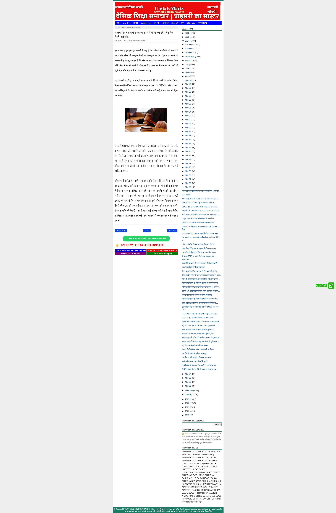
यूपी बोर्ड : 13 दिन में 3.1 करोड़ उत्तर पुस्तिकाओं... (199, 325)
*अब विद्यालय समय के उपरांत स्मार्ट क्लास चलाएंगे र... (200, 199)
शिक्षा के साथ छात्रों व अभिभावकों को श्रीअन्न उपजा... (201, 279)
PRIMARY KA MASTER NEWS (136, 40)
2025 (187, 37)
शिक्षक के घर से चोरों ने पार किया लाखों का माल (198, 222)
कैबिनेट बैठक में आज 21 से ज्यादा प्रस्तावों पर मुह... (200, 369)
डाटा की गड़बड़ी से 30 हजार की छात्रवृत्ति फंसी (198, 329)
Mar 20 (188, 128)
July (187, 64)
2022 (187, 403)
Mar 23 (188, 116)
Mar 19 (188, 131)
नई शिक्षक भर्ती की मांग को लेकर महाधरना (196, 357)
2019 (187, 415)
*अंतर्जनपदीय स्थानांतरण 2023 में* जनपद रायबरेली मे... (201, 211)
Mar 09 (188, 171)
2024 (187, 41)
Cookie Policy (208, 511)
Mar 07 (188, 179)
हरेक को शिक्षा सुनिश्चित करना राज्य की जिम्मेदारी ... (200, 303)
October (189, 52)
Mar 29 (188, 92)
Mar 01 (188, 386)
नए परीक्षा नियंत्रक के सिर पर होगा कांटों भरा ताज (199, 252)
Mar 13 (188, 155)
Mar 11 (188, 163)
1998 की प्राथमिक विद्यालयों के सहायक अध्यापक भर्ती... (201, 321)
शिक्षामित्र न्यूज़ (146, 23)
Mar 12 (188, 159)
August (188, 60)
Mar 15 (188, 147)
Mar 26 (188, 104)
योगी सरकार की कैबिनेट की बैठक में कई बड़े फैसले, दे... (201, 214)
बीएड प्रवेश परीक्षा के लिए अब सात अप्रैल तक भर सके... (201, 275)
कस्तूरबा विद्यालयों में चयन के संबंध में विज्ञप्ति (197, 295)
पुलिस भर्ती (174, 23)
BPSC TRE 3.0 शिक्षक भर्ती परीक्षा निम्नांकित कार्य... (200, 207)
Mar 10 (188, 167)
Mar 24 (188, 112)
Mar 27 (188, 100)
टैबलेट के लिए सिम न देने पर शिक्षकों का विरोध (198, 349)
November (190, 48)
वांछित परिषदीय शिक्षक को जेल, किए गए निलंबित (198, 244)
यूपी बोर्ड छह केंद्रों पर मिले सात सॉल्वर (195, 345)
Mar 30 (188, 88)
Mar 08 (188, 175)
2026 (187, 33)
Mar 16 (188, 143)
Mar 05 (188, 187)
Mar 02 (188, 382)
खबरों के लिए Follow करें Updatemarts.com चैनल (147, 239)
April (187, 76)
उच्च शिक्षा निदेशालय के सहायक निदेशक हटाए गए (199, 248)
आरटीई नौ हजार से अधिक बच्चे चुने (194, 353)
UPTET (135, 23)
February (189, 390)
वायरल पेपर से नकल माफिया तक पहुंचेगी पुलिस (198, 333)
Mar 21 (188, 123)
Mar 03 (188, 378)
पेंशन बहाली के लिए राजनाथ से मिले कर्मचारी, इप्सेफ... (200, 271)
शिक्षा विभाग (126, 23)
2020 (187, 411)
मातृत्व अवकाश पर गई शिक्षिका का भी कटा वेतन (198, 218)
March (188, 80)
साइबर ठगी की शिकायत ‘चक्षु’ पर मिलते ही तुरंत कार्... (200, 341)
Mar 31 (188, 84)
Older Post (172, 231)
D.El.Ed (156, 23)
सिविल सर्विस (191, 23)
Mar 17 (188, 139)
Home (118, 23)
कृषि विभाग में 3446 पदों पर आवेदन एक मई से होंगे (199, 365)
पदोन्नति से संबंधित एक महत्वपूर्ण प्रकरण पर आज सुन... (201, 191)
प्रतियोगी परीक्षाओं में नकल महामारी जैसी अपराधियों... (200, 263)
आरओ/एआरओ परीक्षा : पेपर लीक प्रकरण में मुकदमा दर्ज (201, 337)
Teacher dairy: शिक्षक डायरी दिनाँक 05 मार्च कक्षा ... (201, 233)
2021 (187, 407)
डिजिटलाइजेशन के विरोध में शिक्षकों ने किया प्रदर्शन (200, 283)
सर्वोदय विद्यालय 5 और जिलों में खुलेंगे (195, 361)
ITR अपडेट (186, 195)
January (189, 394)
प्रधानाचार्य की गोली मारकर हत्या (193, 267)
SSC (182, 23)
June (187, 68)
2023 (187, 399)
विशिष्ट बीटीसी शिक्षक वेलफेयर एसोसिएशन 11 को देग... (201, 287)
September (190, 56)
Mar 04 (188, 374)
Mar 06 (188, 183)
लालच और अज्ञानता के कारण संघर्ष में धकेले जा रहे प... (201, 291)
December (190, 44)
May (187, 72)
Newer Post (121, 231)
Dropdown (202, 23)
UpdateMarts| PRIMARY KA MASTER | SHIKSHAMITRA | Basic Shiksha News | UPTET (140, 509)
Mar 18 (188, 135)
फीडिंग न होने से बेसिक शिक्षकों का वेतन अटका (198, 318)
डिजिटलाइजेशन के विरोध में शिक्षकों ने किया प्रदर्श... (200, 299)
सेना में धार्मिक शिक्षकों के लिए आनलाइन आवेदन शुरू (200, 314)
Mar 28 (188, 96)
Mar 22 (188, 120)
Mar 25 (188, 108)
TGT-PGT (165, 23)
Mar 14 (188, 151)
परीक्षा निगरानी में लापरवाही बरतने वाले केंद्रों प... (198, 203)
